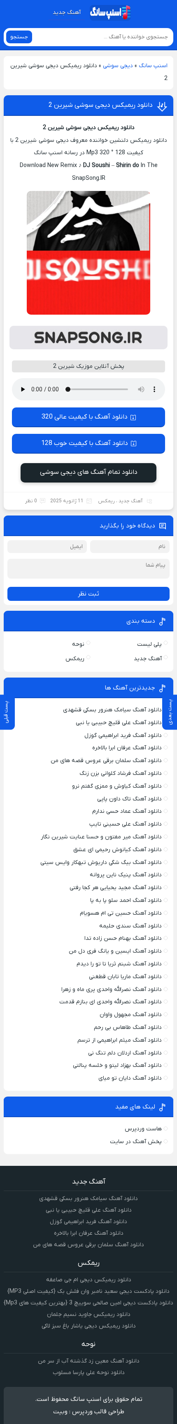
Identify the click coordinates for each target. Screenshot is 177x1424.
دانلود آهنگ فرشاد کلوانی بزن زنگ (120, 773)
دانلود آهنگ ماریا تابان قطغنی (125, 977)
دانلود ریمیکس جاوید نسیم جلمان (88, 1314)
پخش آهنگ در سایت (136, 1142)
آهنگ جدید (67, 12)
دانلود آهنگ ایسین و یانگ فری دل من (115, 951)
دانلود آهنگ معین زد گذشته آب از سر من (89, 1361)
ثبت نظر (88, 594)
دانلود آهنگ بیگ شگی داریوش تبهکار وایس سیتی (101, 862)
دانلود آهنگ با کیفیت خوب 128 (84, 443)
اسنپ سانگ (153, 66)
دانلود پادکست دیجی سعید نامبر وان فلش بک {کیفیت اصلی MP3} (88, 1291)
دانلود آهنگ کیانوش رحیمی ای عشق (117, 850)
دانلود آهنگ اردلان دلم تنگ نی (125, 1053)
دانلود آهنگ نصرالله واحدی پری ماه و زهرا (111, 989)
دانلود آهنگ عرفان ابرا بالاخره (127, 748)
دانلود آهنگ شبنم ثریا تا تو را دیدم (119, 964)
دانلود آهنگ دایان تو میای (130, 1078)
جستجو (19, 36)
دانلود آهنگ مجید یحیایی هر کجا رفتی (116, 888)
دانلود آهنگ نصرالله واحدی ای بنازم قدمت (110, 1002)
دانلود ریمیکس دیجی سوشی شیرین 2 (101, 105)
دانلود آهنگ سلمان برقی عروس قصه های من (106, 761)
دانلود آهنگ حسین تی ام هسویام (121, 913)
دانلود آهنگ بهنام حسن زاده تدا (123, 938)
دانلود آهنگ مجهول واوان (131, 1015)
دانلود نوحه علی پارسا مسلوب (89, 1373)
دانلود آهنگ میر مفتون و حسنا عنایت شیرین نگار (101, 837)
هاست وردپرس (143, 1129)
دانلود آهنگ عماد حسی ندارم (127, 811)
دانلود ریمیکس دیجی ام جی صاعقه (88, 1280)
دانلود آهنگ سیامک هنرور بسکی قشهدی (112, 710)
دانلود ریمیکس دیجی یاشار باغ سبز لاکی (89, 1326)
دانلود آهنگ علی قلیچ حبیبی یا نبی (119, 723)
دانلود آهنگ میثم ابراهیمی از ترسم (119, 1040)
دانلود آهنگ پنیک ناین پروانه (126, 875)
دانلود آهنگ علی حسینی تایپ (125, 824)
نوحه (78, 644)
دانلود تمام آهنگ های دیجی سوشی (88, 472)
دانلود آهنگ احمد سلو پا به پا (126, 900)
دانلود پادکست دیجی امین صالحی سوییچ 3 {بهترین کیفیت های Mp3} (88, 1303)
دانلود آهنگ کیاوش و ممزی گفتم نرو (117, 786)
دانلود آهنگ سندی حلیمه (130, 926)
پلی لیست (149, 644)
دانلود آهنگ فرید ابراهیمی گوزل (123, 735)
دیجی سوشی (118, 66)
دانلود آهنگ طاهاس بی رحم (128, 1027)
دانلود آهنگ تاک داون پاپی (129, 799)
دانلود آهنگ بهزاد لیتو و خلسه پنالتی (117, 1065)
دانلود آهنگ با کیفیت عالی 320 (85, 417)
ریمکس (106, 501)
